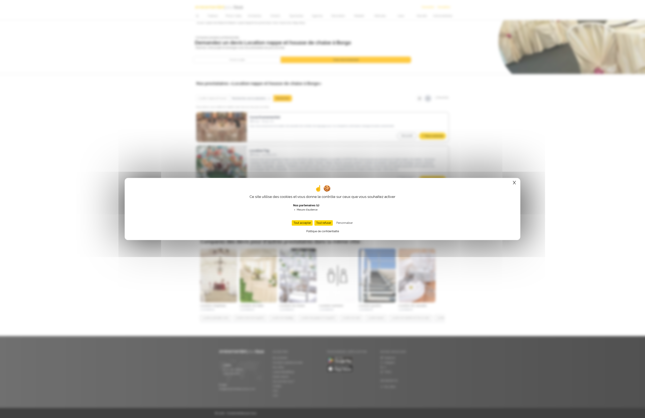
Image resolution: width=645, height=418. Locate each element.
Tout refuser (323, 222)
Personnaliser (344, 222)
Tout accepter (302, 222)
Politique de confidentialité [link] (322, 231)
